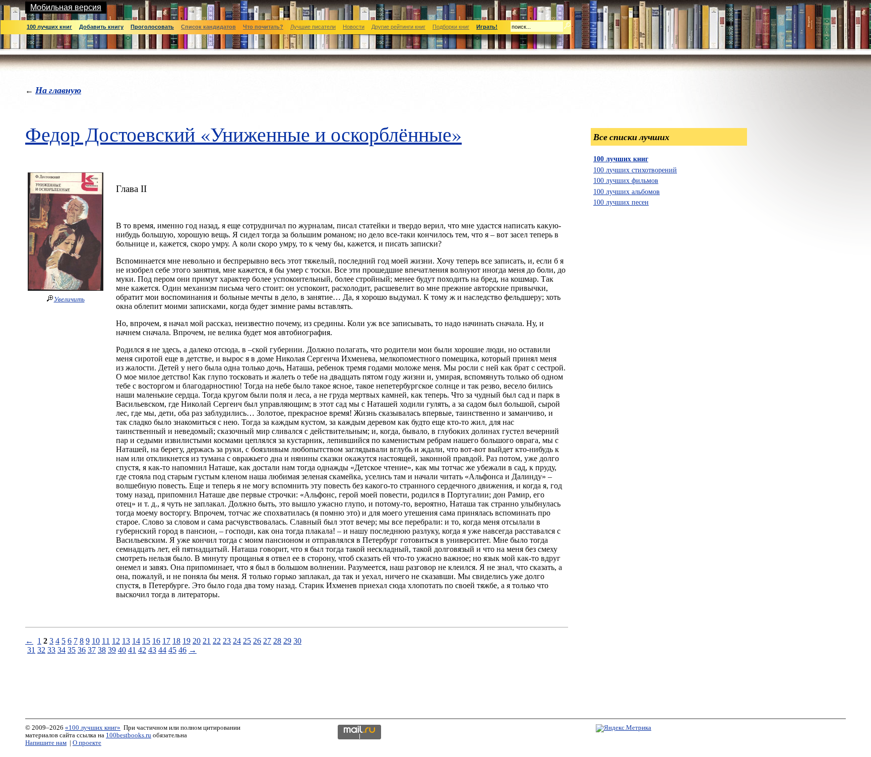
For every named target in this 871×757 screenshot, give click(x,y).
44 (162, 650)
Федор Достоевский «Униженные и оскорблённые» (243, 133)
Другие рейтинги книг (398, 27)
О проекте (87, 742)
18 (176, 641)
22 (217, 641)
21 (207, 641)
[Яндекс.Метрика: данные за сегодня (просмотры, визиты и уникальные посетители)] (623, 728)
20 (197, 641)
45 (172, 650)
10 (96, 641)
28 (277, 641)
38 (102, 650)
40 (122, 650)
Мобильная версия (65, 7)
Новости (353, 27)
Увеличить (69, 299)
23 (227, 641)
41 (132, 650)
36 (82, 650)
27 (267, 641)
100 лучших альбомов (626, 191)
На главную (58, 90)
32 (41, 650)
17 (166, 641)
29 (287, 641)
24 (237, 641)
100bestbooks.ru (128, 735)
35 (72, 650)
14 (136, 641)
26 (257, 641)
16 (156, 641)
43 (152, 650)
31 (31, 650)
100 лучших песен (621, 202)
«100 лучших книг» (92, 727)
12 (116, 641)
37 (92, 650)
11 (106, 641)
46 (182, 650)
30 (297, 641)
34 (61, 650)
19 (186, 641)
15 (146, 641)
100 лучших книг (620, 159)
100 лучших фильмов (625, 180)
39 (112, 650)
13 (126, 641)
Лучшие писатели (313, 27)
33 (51, 650)
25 (247, 641)
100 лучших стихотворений (635, 170)
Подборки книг (450, 27)
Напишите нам (46, 742)
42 (142, 650)
